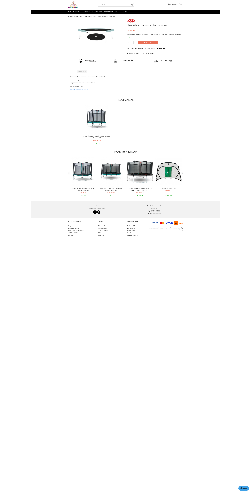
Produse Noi (88, 12)
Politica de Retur (102, 228)
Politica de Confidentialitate (76, 230)
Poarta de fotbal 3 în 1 (168, 188)
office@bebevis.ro (155, 214)
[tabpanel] (96, 33)
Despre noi (71, 226)
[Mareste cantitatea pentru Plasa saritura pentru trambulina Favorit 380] (134, 42)
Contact (118, 12)
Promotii (98, 12)
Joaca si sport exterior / (81, 16)
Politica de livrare (73, 233)
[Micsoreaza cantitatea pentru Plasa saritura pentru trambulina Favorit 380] (128, 42)
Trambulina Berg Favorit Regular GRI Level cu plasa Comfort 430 (140, 189)
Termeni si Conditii (73, 228)
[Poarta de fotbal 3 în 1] (168, 171)
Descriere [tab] (72, 72)
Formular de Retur (103, 230)
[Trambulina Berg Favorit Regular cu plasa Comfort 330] (111, 172)
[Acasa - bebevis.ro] (78, 4)
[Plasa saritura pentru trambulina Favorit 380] (96, 33)
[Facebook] (95, 212)
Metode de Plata (102, 226)
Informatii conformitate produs (79, 90)
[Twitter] (98, 212)
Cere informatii (149, 53)
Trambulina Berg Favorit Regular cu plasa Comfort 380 (96, 137)
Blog (125, 12)
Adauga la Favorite (134, 53)
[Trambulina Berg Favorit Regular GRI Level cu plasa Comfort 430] (140, 172)
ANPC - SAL (101, 235)
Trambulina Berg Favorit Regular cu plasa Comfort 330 (111, 189)
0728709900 (155, 211)
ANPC (99, 233)
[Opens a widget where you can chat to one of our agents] (243, 488)
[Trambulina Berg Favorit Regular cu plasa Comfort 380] (97, 119)
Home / (70, 16)
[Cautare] (132, 5)
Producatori (108, 12)
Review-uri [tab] (82, 72)
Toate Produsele (74, 12)
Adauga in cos (148, 43)
